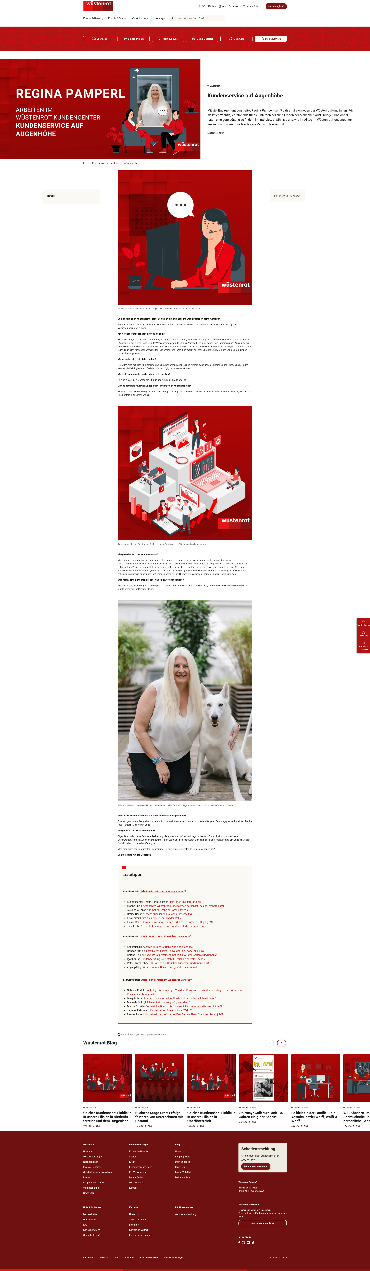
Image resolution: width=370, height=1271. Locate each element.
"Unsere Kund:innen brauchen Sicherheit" (167, 914)
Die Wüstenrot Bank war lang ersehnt (170, 947)
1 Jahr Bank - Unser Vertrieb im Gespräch (165, 936)
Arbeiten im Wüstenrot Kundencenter (163, 891)
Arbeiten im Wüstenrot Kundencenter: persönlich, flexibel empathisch (183, 906)
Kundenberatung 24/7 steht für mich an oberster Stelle (173, 959)
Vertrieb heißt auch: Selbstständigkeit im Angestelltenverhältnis (184, 1006)
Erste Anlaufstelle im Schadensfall (161, 918)
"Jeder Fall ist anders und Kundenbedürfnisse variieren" (174, 926)
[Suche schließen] (222, 18)
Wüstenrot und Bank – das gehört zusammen (170, 967)
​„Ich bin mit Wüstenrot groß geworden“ (167, 1002)
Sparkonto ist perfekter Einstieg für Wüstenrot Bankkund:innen (180, 955)
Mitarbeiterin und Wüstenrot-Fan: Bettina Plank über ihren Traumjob (183, 1014)
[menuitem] (93, 18)
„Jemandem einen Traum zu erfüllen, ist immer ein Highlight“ (177, 922)
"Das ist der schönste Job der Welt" (170, 1010)
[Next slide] (281, 1043)
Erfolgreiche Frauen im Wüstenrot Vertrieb (166, 979)
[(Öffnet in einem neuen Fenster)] (239, 1242)
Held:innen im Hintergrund (185, 902)
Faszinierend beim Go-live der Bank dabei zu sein (175, 951)
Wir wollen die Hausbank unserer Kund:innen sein (180, 963)
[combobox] (198, 18)
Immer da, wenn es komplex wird (168, 910)
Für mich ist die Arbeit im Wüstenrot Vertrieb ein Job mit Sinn (180, 998)
